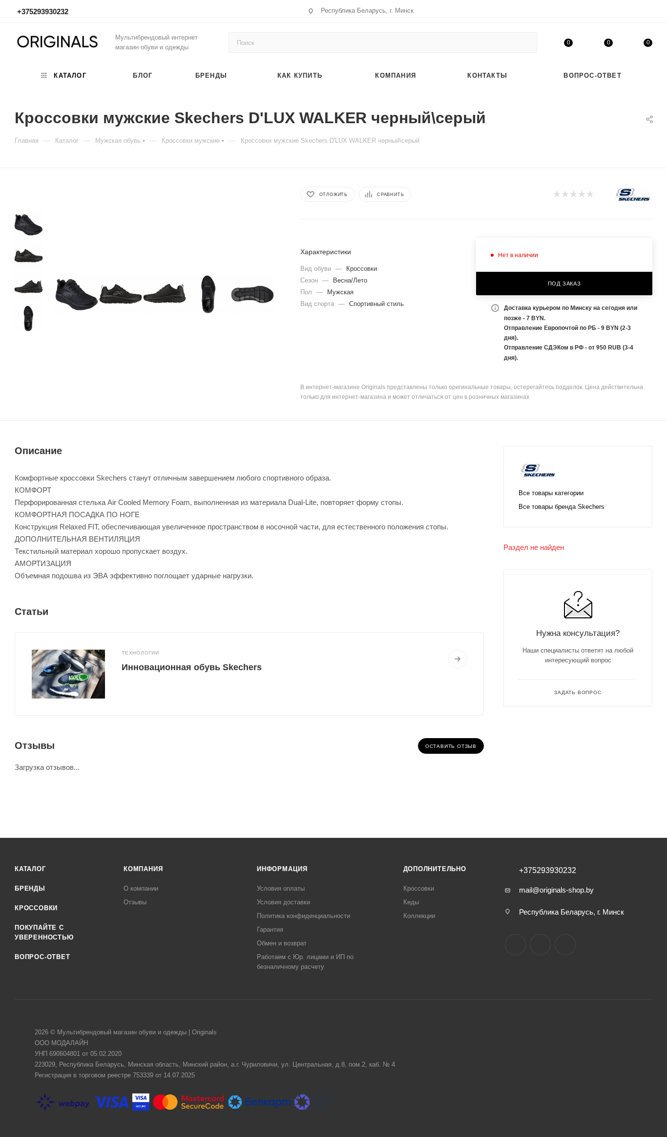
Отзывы (135, 902)
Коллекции (419, 915)
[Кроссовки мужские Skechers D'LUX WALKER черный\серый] (77, 294)
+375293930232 (42, 11)
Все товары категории (551, 493)
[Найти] (525, 42)
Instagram (515, 944)
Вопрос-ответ (42, 957)
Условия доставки (283, 902)
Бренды (30, 888)
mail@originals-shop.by (556, 890)
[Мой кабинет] (648, 13)
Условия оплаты (281, 888)
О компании (141, 888)
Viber (565, 944)
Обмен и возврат (282, 943)
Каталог (30, 869)
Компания (143, 869)
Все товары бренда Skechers (561, 506)
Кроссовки (36, 908)
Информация (282, 869)
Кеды (411, 902)
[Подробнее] (457, 659)
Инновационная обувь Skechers (192, 667)
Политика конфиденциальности (303, 915)
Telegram (540, 944)
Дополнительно (434, 869)
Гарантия (270, 929)
